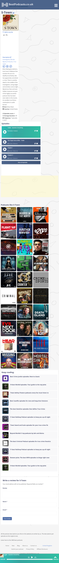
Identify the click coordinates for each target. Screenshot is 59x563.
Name (5, 501)
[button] (56, 3)
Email (5, 510)
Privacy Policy (30, 549)
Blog (18, 545)
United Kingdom (47, 545)
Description (6, 57)
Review (5, 488)
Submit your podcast (17, 549)
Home (7, 545)
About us (25, 545)
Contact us (33, 545)
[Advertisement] (15, 45)
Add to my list (8, 32)
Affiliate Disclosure (42, 549)
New (13, 545)
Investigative (6, 59)
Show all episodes (22, 162)
